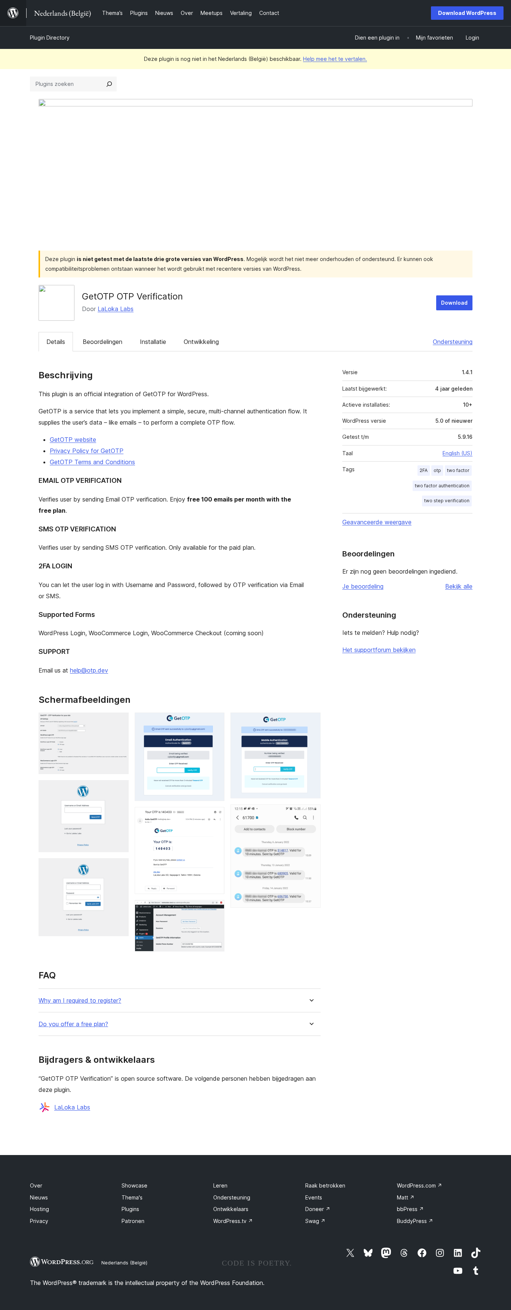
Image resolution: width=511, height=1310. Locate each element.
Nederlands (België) (124, 1263)
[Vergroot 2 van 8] (118, 790)
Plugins (130, 1209)
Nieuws (39, 1197)
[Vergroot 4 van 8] (214, 722)
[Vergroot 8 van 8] (310, 814)
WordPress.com (419, 1185)
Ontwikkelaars (230, 1209)
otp (437, 470)
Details (55, 341)
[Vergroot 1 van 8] (118, 722)
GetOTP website (73, 439)
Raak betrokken (325, 1185)
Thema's (132, 1197)
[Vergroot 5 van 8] (214, 817)
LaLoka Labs (116, 309)
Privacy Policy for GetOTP (86, 450)
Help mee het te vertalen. (335, 59)
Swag (315, 1221)
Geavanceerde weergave (376, 522)
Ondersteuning (452, 341)
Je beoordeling (362, 586)
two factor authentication (442, 485)
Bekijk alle (458, 586)
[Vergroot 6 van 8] (214, 910)
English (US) (457, 453)
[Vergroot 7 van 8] (310, 722)
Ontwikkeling (201, 341)
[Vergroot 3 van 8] (118, 868)
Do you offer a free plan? (73, 1024)
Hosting (39, 1209)
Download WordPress (467, 13)
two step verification (446, 500)
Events (313, 1197)
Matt (405, 1197)
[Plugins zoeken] (109, 84)
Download (454, 302)
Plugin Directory (50, 37)
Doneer (317, 1209)
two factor (458, 470)
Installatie (153, 341)
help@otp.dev (89, 670)
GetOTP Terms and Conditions (92, 462)
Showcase (134, 1185)
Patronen (133, 1221)
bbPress (410, 1209)
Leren (220, 1185)
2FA (424, 470)
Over (36, 1185)
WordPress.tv (233, 1221)
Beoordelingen (102, 341)
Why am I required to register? (80, 1000)
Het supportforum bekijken (379, 650)
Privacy (39, 1221)
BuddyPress (415, 1221)
